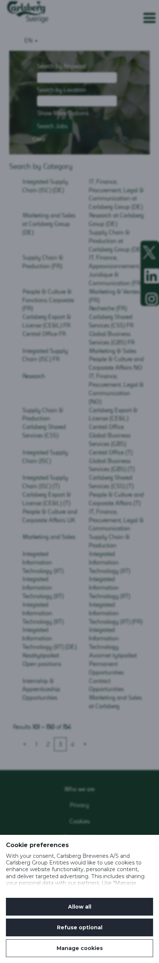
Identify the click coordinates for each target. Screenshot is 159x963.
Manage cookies (80, 948)
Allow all (79, 906)
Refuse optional (79, 927)
